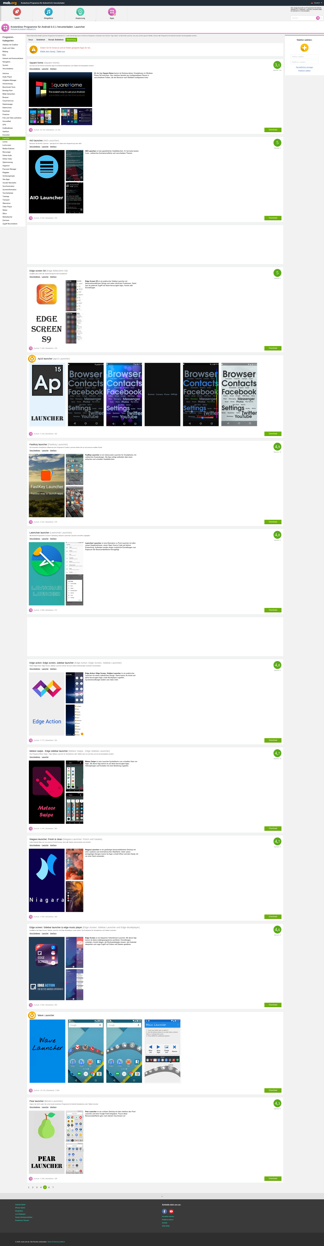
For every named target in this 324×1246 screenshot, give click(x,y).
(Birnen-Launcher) (53, 1101)
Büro (4, 55)
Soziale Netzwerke (9, 183)
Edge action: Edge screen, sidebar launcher (51, 663)
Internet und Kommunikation (13, 58)
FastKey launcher (38, 444)
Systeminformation (9, 190)
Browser (5, 97)
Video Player (7, 207)
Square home (36, 62)
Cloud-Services (8, 101)
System (5, 65)
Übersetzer (7, 203)
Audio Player (7, 77)
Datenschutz (7, 108)
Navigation (6, 62)
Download (6, 111)
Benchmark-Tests (9, 87)
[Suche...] (318, 18)
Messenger (7, 152)
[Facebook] (165, 1213)
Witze (5, 213)
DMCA (62, 1242)
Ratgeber (6, 172)
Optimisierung (8, 162)
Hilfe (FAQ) (165, 1226)
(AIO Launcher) (51, 140)
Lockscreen (7, 145)
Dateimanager (8, 104)
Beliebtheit (40, 40)
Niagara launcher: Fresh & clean (45, 839)
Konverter (6, 135)
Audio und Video (9, 48)
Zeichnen (6, 220)
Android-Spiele (20, 1205)
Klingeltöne (19, 1211)
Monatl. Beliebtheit (55, 40)
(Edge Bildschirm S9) (57, 270)
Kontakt (164, 1223)
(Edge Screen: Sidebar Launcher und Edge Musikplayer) (111, 927)
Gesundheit (7, 121)
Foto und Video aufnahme (12, 118)
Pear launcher (36, 1101)
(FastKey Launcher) (57, 444)
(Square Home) (51, 62)
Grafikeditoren (8, 128)
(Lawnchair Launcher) (60, 532)
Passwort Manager (9, 169)
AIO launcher (36, 140)
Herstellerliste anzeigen (304, 67)
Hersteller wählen (168, 1216)
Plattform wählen (304, 71)
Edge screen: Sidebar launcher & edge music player (55, 927)
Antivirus (6, 73)
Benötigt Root (8, 90)
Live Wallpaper (20, 1214)
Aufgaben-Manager (9, 80)
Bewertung (71, 40)
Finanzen (6, 114)
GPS (4, 125)
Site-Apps (6, 179)
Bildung (5, 52)
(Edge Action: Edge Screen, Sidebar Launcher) (98, 663)
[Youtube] (172, 1213)
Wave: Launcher (46, 1015)
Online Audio (7, 155)
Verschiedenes (8, 69)
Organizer (6, 166)
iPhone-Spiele (20, 1208)
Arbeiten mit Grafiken (10, 45)
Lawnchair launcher (39, 532)
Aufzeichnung (8, 84)
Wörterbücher (7, 217)
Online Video (7, 159)
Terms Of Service (53, 1242)
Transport (6, 200)
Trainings (6, 196)
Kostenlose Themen (22, 1220)
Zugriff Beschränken (10, 224)
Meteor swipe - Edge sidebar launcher (48, 751)
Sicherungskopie (9, 176)
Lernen (5, 142)
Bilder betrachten (9, 94)
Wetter (5, 210)
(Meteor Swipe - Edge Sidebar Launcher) (89, 751)
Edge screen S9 (37, 270)
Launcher (6, 138)
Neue (30, 40)
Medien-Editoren (8, 149)
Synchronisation (8, 186)
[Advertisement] (13, 269)
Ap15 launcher (54, 358)
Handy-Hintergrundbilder (23, 1217)
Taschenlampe (8, 193)
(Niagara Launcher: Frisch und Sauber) (82, 839)
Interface (6, 131)
